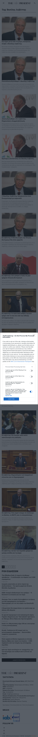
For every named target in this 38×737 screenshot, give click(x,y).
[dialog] (19, 368)
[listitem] (19, 367)
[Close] (34, 336)
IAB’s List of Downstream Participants (21, 361)
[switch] (31, 370)
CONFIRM (11, 399)
